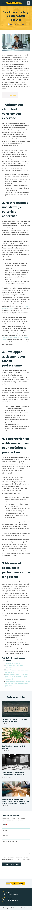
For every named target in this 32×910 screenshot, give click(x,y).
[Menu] (28, 3)
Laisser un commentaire (11, 864)
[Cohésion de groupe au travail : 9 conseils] (16, 735)
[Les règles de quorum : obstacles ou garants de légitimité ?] (16, 709)
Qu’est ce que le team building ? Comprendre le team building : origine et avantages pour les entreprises (15, 801)
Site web (5, 835)
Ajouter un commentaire (10, 841)
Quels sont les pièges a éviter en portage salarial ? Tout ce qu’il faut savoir (16, 677)
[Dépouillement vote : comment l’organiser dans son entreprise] (16, 762)
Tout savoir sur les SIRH (13, 663)
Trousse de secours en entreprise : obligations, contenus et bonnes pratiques (17, 683)
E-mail (5, 830)
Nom (5, 824)
